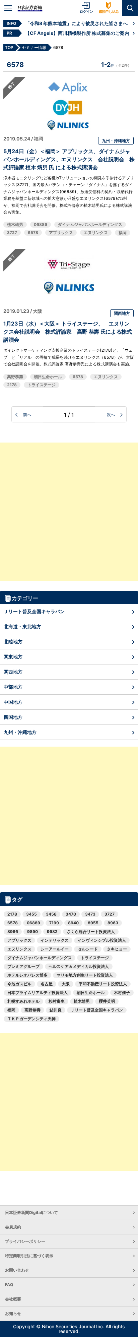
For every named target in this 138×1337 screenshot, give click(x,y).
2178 (12, 384)
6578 (33, 232)
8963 (113, 922)
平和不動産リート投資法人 (103, 983)
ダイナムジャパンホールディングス (90, 224)
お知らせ (13, 1313)
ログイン (86, 11)
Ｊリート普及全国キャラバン (34, 611)
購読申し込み (109, 11)
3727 (12, 232)
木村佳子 (122, 992)
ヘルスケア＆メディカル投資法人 (79, 966)
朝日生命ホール (48, 376)
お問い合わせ (17, 1270)
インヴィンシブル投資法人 (102, 940)
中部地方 (13, 687)
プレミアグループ (23, 966)
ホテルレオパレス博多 (27, 975)
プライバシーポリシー (25, 1241)
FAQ (9, 1284)
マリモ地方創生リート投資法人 (85, 975)
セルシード (88, 948)
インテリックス (55, 940)
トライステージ (41, 384)
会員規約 (13, 1226)
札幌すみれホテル (23, 1001)
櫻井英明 (107, 1001)
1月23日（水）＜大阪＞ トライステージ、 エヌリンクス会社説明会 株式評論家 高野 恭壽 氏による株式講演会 (67, 331)
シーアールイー (55, 948)
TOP (9, 47)
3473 (90, 914)
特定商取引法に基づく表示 (29, 1255)
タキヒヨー (117, 948)
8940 (73, 922)
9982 (52, 931)
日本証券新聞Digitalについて (31, 1212)
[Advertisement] (69, 512)
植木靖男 (15, 224)
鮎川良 (56, 1009)
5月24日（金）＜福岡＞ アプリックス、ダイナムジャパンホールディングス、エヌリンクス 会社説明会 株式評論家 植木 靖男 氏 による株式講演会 (69, 159)
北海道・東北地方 (22, 626)
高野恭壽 (15, 376)
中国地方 (13, 702)
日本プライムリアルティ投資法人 (37, 992)
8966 (12, 931)
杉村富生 (57, 1001)
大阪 (66, 983)
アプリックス (61, 232)
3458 (51, 914)
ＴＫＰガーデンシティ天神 (31, 1018)
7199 (54, 922)
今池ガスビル (19, 983)
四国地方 (13, 717)
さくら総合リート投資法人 (91, 931)
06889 (40, 224)
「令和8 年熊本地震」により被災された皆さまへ (76, 23)
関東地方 (13, 656)
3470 (71, 914)
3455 (31, 914)
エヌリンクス (96, 232)
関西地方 (122, 313)
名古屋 (47, 983)
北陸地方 (13, 641)
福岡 (123, 232)
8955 (93, 922)
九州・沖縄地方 (116, 140)
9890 (32, 931)
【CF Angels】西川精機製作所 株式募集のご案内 (77, 33)
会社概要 (13, 1298)
